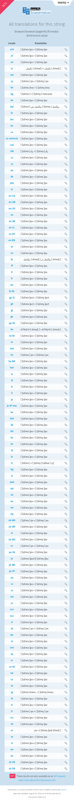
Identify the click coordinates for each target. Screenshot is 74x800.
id (12, 380)
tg (12, 692)
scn (12, 609)
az (12, 81)
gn (12, 316)
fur (11, 285)
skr (11, 635)
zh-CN (12, 762)
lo (12, 456)
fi (12, 272)
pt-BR (12, 565)
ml (12, 495)
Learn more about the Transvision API (36, 780)
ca (12, 132)
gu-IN (12, 323)
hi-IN (11, 336)
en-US (12, 208)
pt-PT (12, 571)
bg (12, 94)
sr (12, 660)
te (12, 685)
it (12, 393)
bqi (11, 106)
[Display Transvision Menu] (62, 3)
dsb (12, 183)
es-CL (12, 227)
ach (12, 49)
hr (12, 342)
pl (12, 558)
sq (12, 654)
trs (11, 717)
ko (12, 444)
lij (12, 450)
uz (12, 736)
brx (12, 119)
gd (12, 304)
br (12, 113)
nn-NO (12, 539)
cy (12, 164)
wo (11, 749)
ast (12, 75)
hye (12, 367)
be (12, 87)
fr (12, 278)
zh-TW (12, 768)
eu (12, 253)
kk (12, 425)
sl (12, 641)
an (12, 62)
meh (12, 482)
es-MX (12, 240)
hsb (12, 348)
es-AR (12, 221)
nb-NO (12, 520)
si (12, 622)
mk (11, 488)
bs (12, 125)
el (12, 189)
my (11, 514)
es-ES (12, 234)
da (12, 170)
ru (12, 590)
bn (12, 100)
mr (11, 501)
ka (12, 412)
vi (12, 743)
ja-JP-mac (12, 405)
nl (12, 533)
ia (12, 374)
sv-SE (12, 666)
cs (12, 157)
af (12, 56)
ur (12, 730)
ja (12, 399)
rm (11, 577)
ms (11, 507)
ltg (11, 469)
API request (59, 776)
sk (12, 628)
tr (12, 711)
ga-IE (12, 297)
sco (12, 616)
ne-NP (12, 526)
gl (12, 310)
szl (11, 673)
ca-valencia (12, 138)
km (11, 431)
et (12, 246)
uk (12, 724)
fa (12, 259)
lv (12, 476)
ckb (12, 151)
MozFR (63, 790)
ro (12, 584)
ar (12, 68)
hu (12, 355)
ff (12, 265)
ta (12, 679)
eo (12, 215)
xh (12, 756)
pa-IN (12, 552)
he (12, 329)
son (12, 647)
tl (12, 705)
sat (12, 596)
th (12, 698)
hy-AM (12, 361)
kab (12, 418)
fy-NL (12, 291)
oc (12, 545)
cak (12, 145)
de (12, 176)
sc (12, 603)
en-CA (12, 196)
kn (12, 437)
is (12, 386)
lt (12, 463)
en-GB (12, 202)
